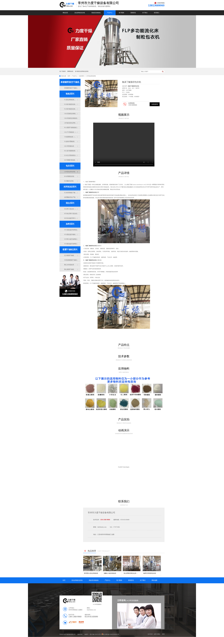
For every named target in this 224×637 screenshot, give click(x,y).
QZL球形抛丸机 (69, 146)
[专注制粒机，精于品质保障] (112, 67)
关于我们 (145, 12)
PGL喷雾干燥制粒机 (70, 127)
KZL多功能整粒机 (69, 150)
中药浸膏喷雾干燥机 (70, 260)
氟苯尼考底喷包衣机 (149, 573)
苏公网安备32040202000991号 (111, 634)
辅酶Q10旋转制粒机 (110, 573)
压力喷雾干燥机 (69, 255)
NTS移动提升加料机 (70, 244)
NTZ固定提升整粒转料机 (70, 234)
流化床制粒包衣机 (79, 12)
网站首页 (65, 12)
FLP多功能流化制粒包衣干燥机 (70, 109)
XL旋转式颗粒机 (69, 141)
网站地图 (154, 580)
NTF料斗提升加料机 (70, 239)
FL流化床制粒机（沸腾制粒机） (70, 99)
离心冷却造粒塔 (69, 264)
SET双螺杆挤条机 (69, 160)
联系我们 (156, 12)
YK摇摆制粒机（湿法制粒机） (70, 137)
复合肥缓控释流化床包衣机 (132, 573)
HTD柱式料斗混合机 (70, 213)
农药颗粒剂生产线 (69, 197)
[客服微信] (97, 602)
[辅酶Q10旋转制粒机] (112, 563)
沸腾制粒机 (70, 71)
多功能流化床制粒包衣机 (81, 71)
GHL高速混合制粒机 (70, 118)
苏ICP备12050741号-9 (95, 634)
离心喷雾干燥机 (69, 269)
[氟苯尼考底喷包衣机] (152, 563)
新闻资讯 (133, 12)
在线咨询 (154, 104)
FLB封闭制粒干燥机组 (70, 192)
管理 (163, 634)
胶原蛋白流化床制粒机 (91, 573)
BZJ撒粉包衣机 (69, 181)
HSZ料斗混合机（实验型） (70, 209)
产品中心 (109, 12)
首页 (69, 76)
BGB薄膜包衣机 (69, 176)
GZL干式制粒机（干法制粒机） (70, 132)
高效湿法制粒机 (96, 12)
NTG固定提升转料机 (70, 230)
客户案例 (121, 12)
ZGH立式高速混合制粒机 (70, 155)
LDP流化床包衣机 (91, 76)
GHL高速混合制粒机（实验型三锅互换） (70, 113)
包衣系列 (81, 76)
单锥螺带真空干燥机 (70, 88)
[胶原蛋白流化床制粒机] (92, 563)
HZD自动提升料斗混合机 (70, 218)
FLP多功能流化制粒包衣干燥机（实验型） (70, 104)
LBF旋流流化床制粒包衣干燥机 (70, 123)
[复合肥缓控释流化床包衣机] (132, 563)
